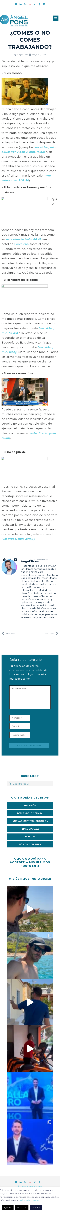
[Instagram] (25, 4)
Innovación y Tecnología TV (30, 821)
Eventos (30, 836)
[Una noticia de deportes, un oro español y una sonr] (30, 1095)
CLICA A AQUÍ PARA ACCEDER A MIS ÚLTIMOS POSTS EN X (30, 862)
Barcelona (21, 244)
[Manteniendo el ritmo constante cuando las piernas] (30, 1048)
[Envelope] (44, 4)
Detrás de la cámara (30, 813)
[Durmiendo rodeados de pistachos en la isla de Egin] (30, 909)
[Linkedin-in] (21, 4)
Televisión (30, 805)
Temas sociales (30, 828)
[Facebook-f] (39, 4)
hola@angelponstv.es (30, 1186)
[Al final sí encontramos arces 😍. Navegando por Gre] (30, 955)
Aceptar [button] (36, 1207)
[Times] (35, 4)
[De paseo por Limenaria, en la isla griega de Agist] (30, 1002)
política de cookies (29, 1200)
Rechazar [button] (22, 1207)
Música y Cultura (30, 844)
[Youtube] (16, 4)
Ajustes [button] (8, 1207)
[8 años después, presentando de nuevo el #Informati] (30, 1142)
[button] (55, 18)
